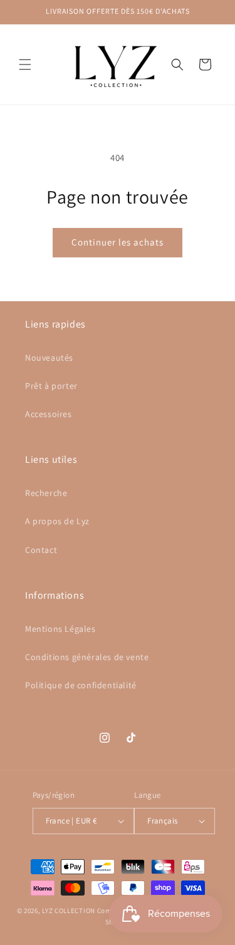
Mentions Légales (60, 628)
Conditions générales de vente (87, 657)
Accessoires (48, 414)
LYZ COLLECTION (69, 910)
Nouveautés (49, 357)
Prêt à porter (51, 385)
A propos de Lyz (57, 521)
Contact (41, 549)
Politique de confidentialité (81, 685)
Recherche (46, 492)
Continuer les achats (117, 242)
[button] (25, 64)
